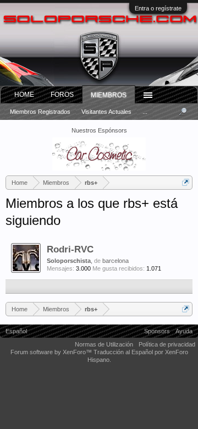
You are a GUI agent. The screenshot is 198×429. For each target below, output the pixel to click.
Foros (62, 94)
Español (16, 331)
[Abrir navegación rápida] (185, 182)
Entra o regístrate (158, 8)
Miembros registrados (40, 111)
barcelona (115, 260)
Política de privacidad (167, 344)
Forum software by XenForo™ (52, 352)
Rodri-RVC (70, 249)
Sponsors (157, 331)
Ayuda (184, 331)
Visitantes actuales (106, 111)
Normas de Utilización (104, 344)
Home (24, 94)
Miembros (109, 95)
